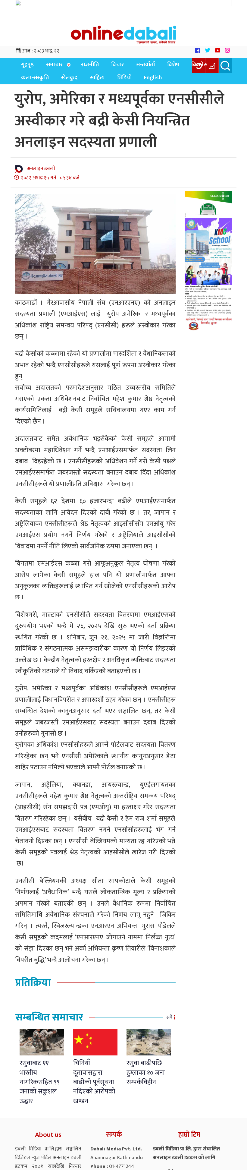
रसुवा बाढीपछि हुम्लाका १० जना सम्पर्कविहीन (146, 1077)
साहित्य (51, 81)
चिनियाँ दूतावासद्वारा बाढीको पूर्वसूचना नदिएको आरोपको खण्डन (94, 1086)
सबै (169, 1021)
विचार (106, 66)
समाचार (49, 66)
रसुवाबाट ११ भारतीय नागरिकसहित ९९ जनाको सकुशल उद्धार (40, 1086)
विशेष (155, 66)
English (100, 81)
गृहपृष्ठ (25, 66)
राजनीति (83, 66)
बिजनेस (178, 66)
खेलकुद (27, 81)
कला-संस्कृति (208, 66)
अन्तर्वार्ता (131, 66)
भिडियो (75, 81)
